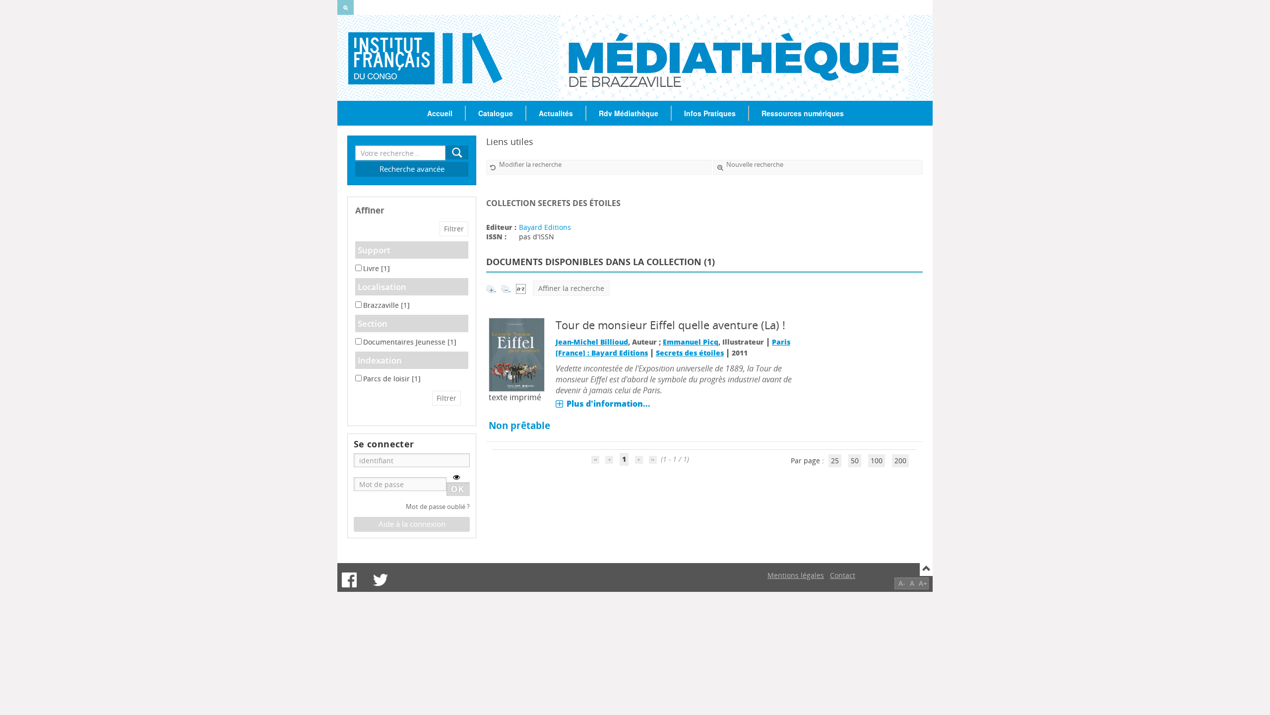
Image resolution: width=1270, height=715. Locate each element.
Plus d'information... (608, 403)
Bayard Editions (545, 227)
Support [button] (374, 250)
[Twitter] (380, 580)
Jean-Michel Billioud (592, 342)
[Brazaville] (387, 57)
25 (835, 460)
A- (901, 583)
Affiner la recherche (571, 288)
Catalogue (495, 113)
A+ (923, 583)
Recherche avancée (412, 169)
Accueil (439, 113)
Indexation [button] (380, 360)
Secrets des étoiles (690, 353)
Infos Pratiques (710, 113)
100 (877, 460)
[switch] (456, 477)
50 (855, 460)
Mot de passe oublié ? (438, 506)
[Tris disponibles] (521, 288)
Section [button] (372, 323)
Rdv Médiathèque (628, 113)
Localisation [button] (382, 286)
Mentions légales (795, 575)
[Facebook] (349, 580)
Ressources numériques (803, 113)
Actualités (556, 113)
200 (900, 460)
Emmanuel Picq (690, 342)
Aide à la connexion (412, 524)
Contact (842, 575)
